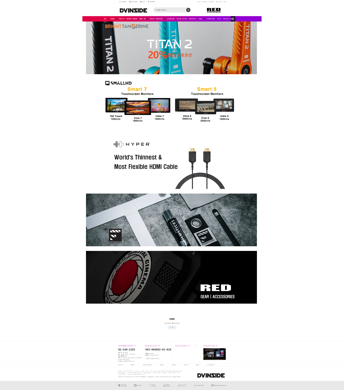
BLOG (143, 1)
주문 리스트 (219, 1)
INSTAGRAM (134, 1)
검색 (188, 10)
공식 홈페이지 (210, 364)
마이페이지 (211, 1)
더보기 (196, 346)
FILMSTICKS (211, 19)
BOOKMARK (152, 1)
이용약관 (174, 364)
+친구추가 (172, 327)
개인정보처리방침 (147, 364)
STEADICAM (170, 19)
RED (105, 19)
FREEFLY (121, 19)
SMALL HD (142, 19)
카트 (225, 1)
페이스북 (186, 364)
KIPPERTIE (192, 19)
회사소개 (120, 364)
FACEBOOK (123, 1)
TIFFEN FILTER (181, 19)
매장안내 (133, 364)
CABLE (200, 19)
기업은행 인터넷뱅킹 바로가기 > (153, 358)
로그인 (199, 1)
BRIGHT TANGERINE (157, 19)
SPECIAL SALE (228, 19)
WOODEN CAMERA (132, 19)
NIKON (113, 19)
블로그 (197, 364)
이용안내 (161, 364)
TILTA (219, 19)
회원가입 (205, 1)
